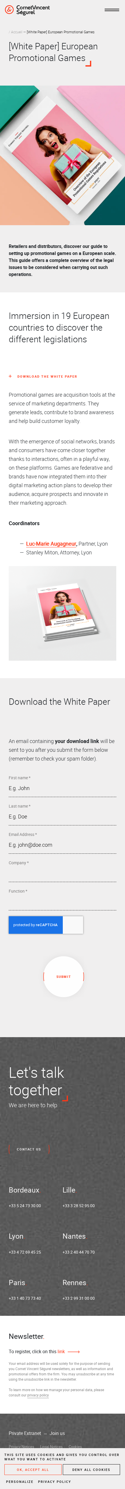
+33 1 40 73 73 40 (25, 1298)
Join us (57, 1433)
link (60, 1351)
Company (19, 862)
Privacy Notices (21, 1446)
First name (20, 777)
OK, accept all (33, 1469)
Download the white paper (47, 376)
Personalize (19, 1481)
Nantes (74, 1236)
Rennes (74, 1282)
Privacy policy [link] (54, 1481)
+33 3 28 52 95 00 (79, 1205)
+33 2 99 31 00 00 (79, 1298)
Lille (69, 1190)
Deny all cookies (91, 1469)
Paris (17, 1282)
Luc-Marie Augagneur (51, 543)
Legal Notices (51, 1446)
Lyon (16, 1236)
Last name (20, 806)
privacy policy (38, 1395)
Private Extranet (25, 1433)
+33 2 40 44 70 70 (79, 1252)
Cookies (75, 1446)
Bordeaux (24, 1190)
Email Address (23, 834)
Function (18, 891)
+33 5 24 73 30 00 (25, 1205)
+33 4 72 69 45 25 (25, 1252)
